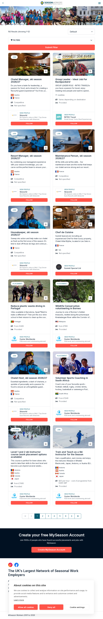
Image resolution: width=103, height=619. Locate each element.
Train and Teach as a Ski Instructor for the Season (69, 453)
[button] (99, 3)
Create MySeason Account (51, 549)
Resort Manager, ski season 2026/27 (26, 157)
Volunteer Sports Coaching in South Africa (71, 379)
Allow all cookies (26, 607)
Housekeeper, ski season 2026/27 (25, 233)
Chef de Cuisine (64, 232)
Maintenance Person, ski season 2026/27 (73, 157)
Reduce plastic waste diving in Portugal (28, 307)
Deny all (51, 607)
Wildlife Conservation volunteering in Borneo (68, 307)
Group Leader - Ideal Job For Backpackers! (71, 80)
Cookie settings (77, 607)
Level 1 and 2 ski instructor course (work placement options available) (29, 454)
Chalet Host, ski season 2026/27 (29, 378)
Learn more (19, 600)
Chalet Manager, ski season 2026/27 (26, 80)
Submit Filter (51, 47)
